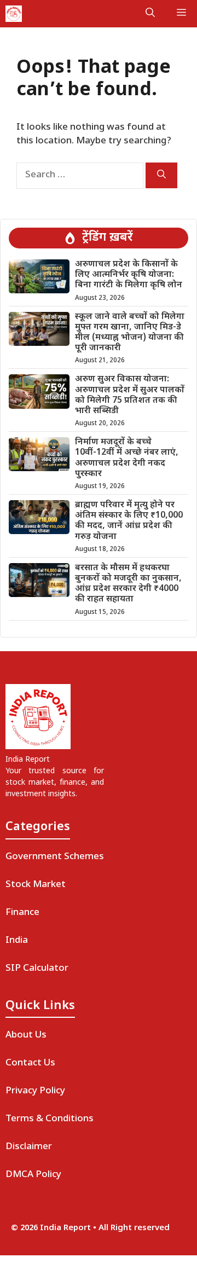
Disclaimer (28, 1147)
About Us (26, 1035)
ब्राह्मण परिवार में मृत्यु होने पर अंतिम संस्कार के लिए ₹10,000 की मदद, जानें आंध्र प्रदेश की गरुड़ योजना (129, 521)
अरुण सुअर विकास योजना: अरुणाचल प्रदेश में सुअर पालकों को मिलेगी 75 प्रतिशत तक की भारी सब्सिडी (129, 395)
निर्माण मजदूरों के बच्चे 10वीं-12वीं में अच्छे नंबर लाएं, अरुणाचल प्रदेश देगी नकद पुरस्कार (126, 458)
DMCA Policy (33, 1175)
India (16, 941)
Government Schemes (54, 857)
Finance (22, 913)
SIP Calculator (36, 969)
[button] (150, 13)
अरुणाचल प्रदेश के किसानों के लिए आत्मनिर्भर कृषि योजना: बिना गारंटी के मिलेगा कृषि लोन (128, 275)
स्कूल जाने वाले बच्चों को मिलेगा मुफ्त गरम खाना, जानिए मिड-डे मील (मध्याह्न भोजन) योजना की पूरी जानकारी (129, 333)
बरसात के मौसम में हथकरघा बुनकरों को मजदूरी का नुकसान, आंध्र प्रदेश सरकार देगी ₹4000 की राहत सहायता (128, 584)
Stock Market (35, 885)
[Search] (161, 175)
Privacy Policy (35, 1091)
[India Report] (13, 13)
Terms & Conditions (49, 1119)
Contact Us (30, 1063)
